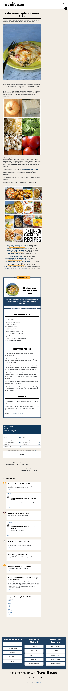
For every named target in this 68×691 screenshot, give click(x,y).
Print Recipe (23, 277)
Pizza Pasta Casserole (17, 251)
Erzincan (10, 609)
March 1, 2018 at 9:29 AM (19, 555)
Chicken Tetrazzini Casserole (17, 247)
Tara (9, 555)
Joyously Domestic (17, 413)
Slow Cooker (34, 663)
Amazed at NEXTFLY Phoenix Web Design (21, 578)
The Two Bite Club (17, 498)
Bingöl (9, 605)
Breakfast (13, 657)
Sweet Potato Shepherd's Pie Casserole (17, 245)
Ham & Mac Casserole (14, 253)
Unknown (11, 484)
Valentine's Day (55, 663)
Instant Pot (34, 655)
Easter (55, 651)
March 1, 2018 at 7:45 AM (22, 542)
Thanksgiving (55, 659)
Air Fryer (34, 646)
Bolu (9, 602)
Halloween (55, 655)
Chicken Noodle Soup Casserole (15, 250)
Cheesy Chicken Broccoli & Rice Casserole (15, 268)
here (35, 450)
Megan (10, 513)
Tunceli (9, 608)
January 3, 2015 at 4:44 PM (21, 513)
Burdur (9, 600)
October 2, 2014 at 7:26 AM (23, 484)
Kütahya (10, 612)
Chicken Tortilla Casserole (15, 260)
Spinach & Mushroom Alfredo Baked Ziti (15, 258)
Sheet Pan (34, 659)
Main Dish (12, 644)
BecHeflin (11, 542)
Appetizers (13, 648)
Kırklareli (10, 611)
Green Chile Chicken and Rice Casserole (15, 255)
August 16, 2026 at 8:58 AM (22, 597)
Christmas (55, 646)
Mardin (9, 603)
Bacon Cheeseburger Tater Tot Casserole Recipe (17, 261)
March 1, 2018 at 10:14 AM (23, 566)
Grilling (34, 651)
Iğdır (9, 606)
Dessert (13, 652)
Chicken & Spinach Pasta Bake (16, 265)
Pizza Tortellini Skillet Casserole (13, 266)
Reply (9, 489)
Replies (10, 494)
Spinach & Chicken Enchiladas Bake (16, 248)
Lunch (12, 661)
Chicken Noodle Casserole (16, 256)
